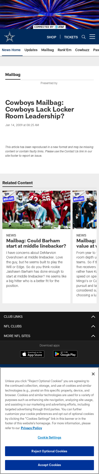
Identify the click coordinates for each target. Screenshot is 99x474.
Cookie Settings (49, 437)
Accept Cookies (49, 465)
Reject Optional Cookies (49, 451)
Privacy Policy (31, 428)
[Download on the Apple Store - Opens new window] (32, 355)
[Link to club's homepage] (9, 35)
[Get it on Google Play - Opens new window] (65, 356)
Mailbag (12, 74)
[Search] (84, 37)
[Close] (93, 374)
